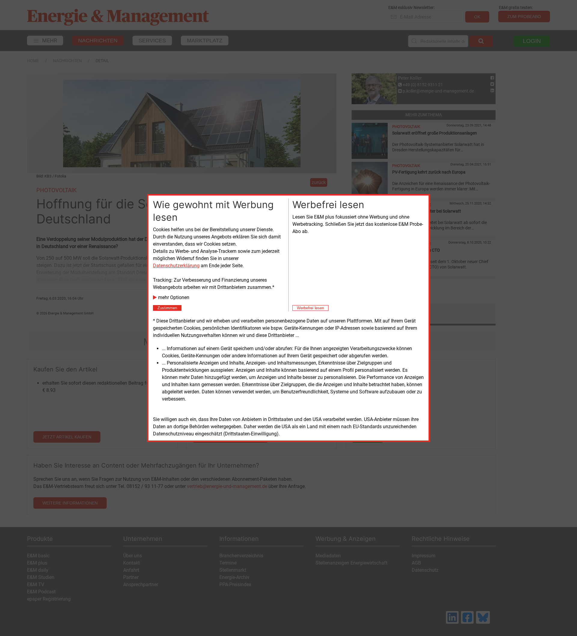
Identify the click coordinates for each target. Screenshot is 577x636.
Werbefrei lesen (310, 308)
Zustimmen (167, 308)
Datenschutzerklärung (176, 265)
